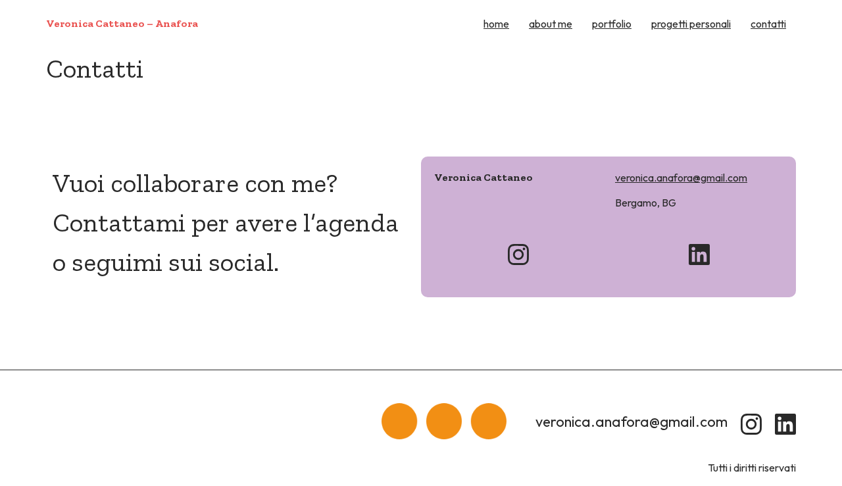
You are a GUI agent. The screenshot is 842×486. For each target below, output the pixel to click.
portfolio (612, 23)
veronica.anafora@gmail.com (681, 177)
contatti (768, 23)
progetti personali (691, 23)
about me (550, 23)
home (496, 23)
